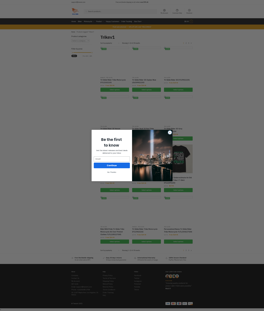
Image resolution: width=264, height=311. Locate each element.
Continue (112, 165)
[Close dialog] (170, 132)
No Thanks (111, 172)
